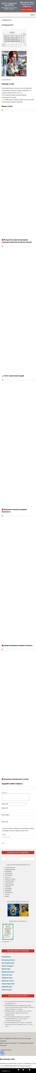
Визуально (3, 792)
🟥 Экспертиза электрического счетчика (15, 779)
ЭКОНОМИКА (8, 888)
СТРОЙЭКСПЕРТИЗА (7, 20)
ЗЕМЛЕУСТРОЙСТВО (10, 879)
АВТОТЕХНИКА (8, 875)
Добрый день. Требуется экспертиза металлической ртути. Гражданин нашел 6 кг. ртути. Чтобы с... (19, 1024)
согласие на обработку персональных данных (20, 828)
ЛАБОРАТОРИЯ (8, 873)
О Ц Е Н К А (8, 877)
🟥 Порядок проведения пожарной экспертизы (17, 645)
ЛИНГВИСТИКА (9, 892)
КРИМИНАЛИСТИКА (10, 869)
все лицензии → (6, 941)
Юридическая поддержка (18, 852)
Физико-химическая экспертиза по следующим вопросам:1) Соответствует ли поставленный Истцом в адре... (17, 1018)
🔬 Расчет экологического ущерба (13, 376)
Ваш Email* (5, 804)
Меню (33, 15)
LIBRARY (7, 896)
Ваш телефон (5, 815)
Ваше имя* (5, 808)
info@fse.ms (27, 6)
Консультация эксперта (18, 996)
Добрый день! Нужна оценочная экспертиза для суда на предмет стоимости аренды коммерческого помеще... (19, 1007)
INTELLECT (7, 894)
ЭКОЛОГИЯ (8, 887)
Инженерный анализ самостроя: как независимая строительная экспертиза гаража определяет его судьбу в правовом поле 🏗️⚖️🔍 (17, 90)
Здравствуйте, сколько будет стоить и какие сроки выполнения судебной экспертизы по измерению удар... (18, 1013)
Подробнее (28, 1068)
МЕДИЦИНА (8, 890)
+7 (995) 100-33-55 (27, 4)
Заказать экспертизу (27, 9)
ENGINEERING (8, 871)
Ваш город (5, 821)
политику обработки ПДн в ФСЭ (18, 831)
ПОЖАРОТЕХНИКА (9, 881)
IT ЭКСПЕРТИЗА (9, 883)
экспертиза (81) (6, 80)
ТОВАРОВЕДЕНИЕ (9, 885)
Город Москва (6, 957)
